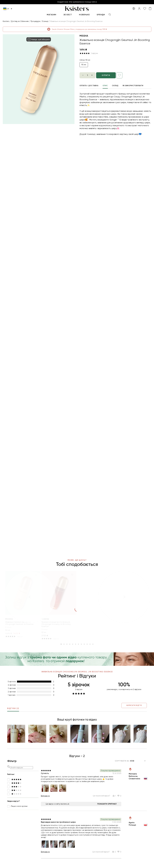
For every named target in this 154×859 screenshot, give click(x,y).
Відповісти (45, 796)
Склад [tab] (115, 85)
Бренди (101, 15)
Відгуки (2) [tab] (13, 708)
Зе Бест (68, 15)
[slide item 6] (75, 644)
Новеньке (84, 15)
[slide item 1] (61, 644)
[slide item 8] (81, 644)
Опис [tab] (105, 85)
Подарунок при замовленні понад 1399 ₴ (77, 2)
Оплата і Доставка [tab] (89, 85)
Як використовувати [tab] (133, 85)
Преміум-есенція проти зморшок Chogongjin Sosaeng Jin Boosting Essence (56, 624)
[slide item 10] (87, 644)
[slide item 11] (90, 644)
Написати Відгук (134, 705)
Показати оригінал (106, 804)
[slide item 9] (84, 644)
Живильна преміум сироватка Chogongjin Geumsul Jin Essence (19, 623)
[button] (16, 734)
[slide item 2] (64, 644)
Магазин (51, 15)
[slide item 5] (73, 644)
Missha (84, 35)
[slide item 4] (70, 644)
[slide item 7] (78, 644)
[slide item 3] (67, 644)
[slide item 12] (93, 644)
